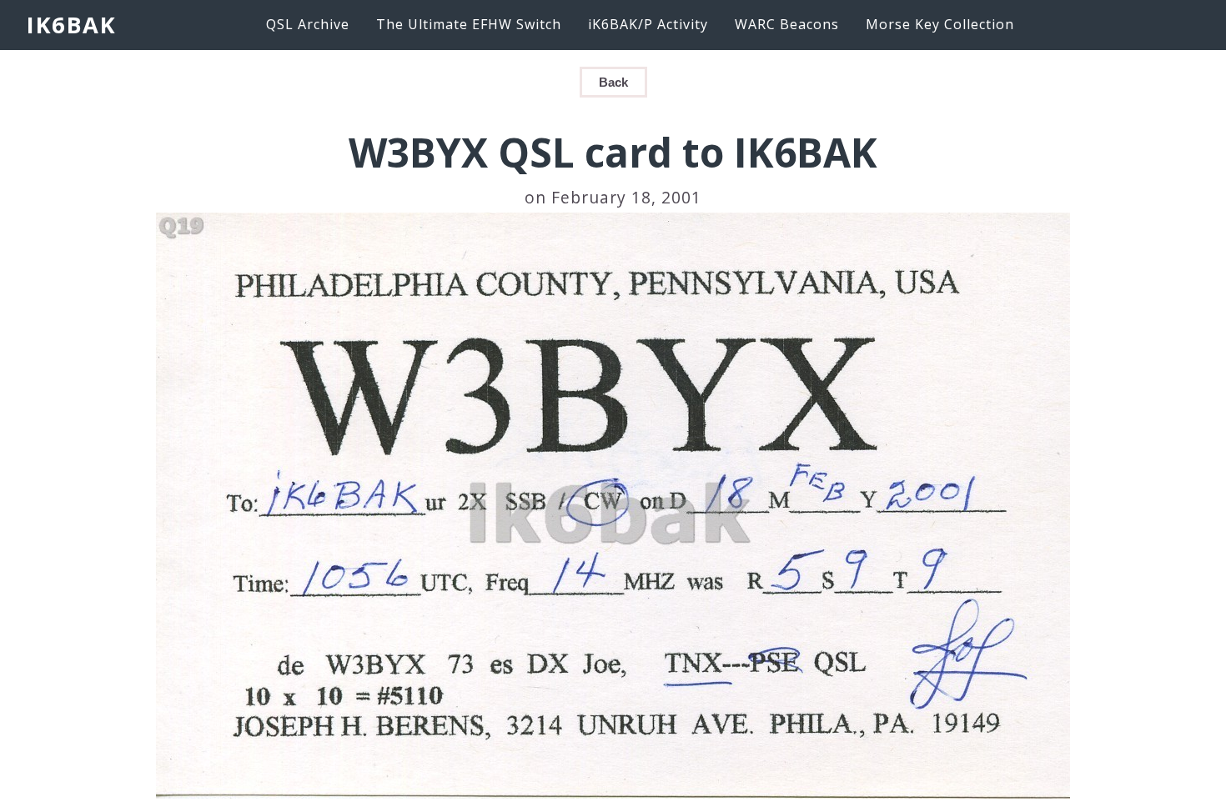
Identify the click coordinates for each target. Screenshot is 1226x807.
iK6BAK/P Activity (648, 24)
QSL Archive (307, 24)
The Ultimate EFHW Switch (468, 24)
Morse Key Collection (940, 24)
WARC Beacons (787, 24)
